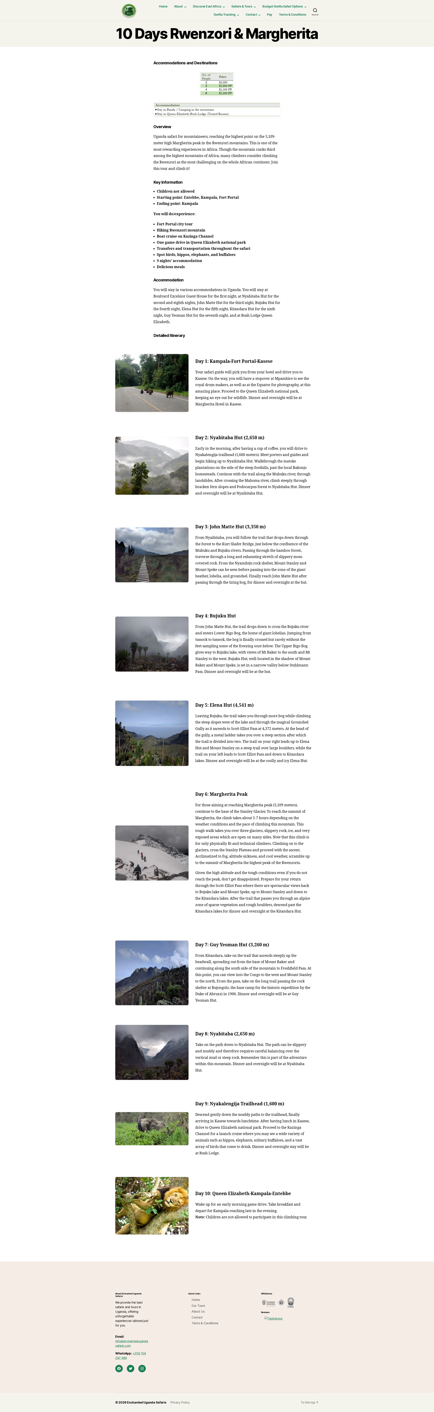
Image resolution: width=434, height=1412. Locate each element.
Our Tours (198, 1305)
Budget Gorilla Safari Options (282, 6)
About (178, 6)
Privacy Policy (180, 1402)
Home (163, 6)
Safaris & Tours (241, 6)
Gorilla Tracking (224, 14)
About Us (198, 1311)
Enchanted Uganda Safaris (146, 1402)
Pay (269, 14)
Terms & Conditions (292, 14)
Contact (251, 14)
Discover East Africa (207, 6)
